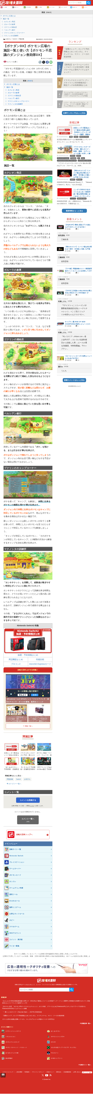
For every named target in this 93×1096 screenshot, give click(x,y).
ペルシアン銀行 (9, 30)
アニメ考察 (40, 7)
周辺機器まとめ (16, 659)
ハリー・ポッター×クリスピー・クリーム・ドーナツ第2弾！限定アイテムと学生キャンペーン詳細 (76, 104)
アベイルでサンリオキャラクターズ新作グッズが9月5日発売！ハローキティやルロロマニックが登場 (76, 94)
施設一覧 (5, 19)
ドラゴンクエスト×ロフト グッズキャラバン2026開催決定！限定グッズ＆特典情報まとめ (76, 82)
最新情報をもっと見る (74, 211)
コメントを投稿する (28, 800)
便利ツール (16, 7)
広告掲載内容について (74, 386)
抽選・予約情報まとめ (28, 655)
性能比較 (40, 659)
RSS (50, 1075)
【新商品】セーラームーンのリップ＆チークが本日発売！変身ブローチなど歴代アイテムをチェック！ (76, 68)
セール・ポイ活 (63, 7)
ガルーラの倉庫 (9, 24)
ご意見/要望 (19, 1072)
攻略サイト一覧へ (85, 1065)
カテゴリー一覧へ (14, 784)
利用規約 (26, 1072)
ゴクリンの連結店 (10, 27)
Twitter (43, 1075)
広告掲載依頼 (67, 1072)
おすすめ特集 (28, 7)
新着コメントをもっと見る (74, 380)
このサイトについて (7, 1072)
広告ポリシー (50, 1072)
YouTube (46, 1075)
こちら (32, 805)
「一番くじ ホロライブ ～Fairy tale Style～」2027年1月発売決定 (22, 1012)
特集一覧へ (29, 726)
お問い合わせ (77, 1072)
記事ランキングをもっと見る (74, 113)
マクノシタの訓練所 (11, 36)
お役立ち (27, 779)
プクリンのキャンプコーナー (14, 33)
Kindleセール (74, 7)
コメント (85, 7)
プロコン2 (15, 664)
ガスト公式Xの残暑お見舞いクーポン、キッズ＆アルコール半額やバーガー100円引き (28, 1019)
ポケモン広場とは (9, 16)
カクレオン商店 (9, 21)
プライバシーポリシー (38, 1072)
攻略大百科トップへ (24, 834)
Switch (18, 779)
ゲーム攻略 (5, 7)
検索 (88, 3)
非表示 (48, 12)
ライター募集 (88, 1072)
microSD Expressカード (40, 664)
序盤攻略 (10, 779)
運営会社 (58, 1072)
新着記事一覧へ (86, 1023)
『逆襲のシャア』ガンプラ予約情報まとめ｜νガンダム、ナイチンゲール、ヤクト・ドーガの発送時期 (76, 53)
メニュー (3, 1076)
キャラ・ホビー (52, 7)
